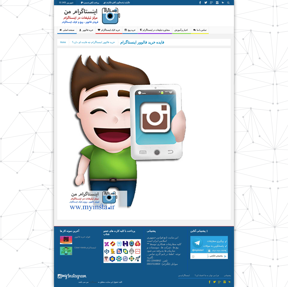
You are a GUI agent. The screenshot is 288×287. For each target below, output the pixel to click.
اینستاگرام (93, 282)
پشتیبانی (227, 275)
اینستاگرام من (184, 275)
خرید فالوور (87, 30)
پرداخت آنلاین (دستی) (91, 3)
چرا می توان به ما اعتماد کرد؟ (207, 275)
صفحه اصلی (68, 30)
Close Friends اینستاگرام (85, 247)
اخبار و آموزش (181, 30)
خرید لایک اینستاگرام (110, 30)
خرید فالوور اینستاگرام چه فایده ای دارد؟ (93, 42)
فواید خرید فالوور (82, 237)
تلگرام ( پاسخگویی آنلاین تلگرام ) (118, 3)
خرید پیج (131, 30)
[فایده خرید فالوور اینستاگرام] (127, 131)
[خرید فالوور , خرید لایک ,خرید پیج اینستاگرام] (89, 16)
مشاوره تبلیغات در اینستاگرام (156, 30)
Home (63, 42)
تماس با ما (201, 30)
